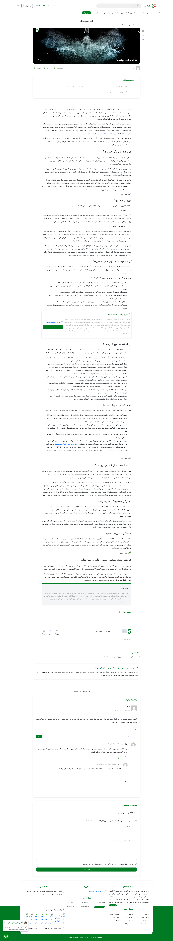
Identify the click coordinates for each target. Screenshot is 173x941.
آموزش (74, 444)
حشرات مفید (116, 920)
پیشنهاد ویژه (115, 13)
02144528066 (86, 902)
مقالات (134, 25)
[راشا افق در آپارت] (63, 918)
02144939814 (70, 902)
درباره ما (103, 13)
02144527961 (101, 902)
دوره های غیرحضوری (126, 13)
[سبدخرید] (17, 6)
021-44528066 (42, 6)
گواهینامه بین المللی (128, 923)
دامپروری (131, 920)
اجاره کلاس (144, 917)
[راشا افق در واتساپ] (40, 918)
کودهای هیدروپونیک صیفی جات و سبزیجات (117, 92)
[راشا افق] (150, 6)
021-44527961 (52, 6)
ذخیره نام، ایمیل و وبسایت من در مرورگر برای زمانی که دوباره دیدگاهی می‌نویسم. (108, 864)
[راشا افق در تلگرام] (50, 918)
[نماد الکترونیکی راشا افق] (97, 891)
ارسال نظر (86, 869)
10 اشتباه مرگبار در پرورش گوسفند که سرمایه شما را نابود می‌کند (116, 668)
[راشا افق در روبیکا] (31, 918)
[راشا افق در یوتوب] (35, 918)
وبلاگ (108, 13)
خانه (139, 25)
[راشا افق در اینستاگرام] (57, 919)
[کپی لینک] (141, 37)
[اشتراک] (141, 31)
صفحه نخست (160, 13)
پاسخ (39, 736)
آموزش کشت (112, 133)
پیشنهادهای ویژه (115, 923)
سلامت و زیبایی (143, 923)
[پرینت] (141, 40)
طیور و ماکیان (116, 917)
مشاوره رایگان (86, 13)
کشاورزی (145, 920)
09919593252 (85, 906)
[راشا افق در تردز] (45, 918)
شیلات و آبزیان (129, 917)
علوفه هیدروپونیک (102, 133)
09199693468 (70, 906)
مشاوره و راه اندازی (114, 914)
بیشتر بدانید (113, 905)
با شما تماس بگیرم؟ (99, 906)
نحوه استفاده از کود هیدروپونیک (74, 86)
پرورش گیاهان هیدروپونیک (63, 444)
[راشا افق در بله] (26, 918)
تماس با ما (96, 13)
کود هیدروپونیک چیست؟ (122, 86)
